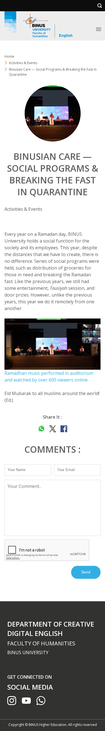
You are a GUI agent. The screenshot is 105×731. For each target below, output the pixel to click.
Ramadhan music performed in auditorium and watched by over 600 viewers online (48, 376)
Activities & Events (23, 62)
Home (9, 56)
